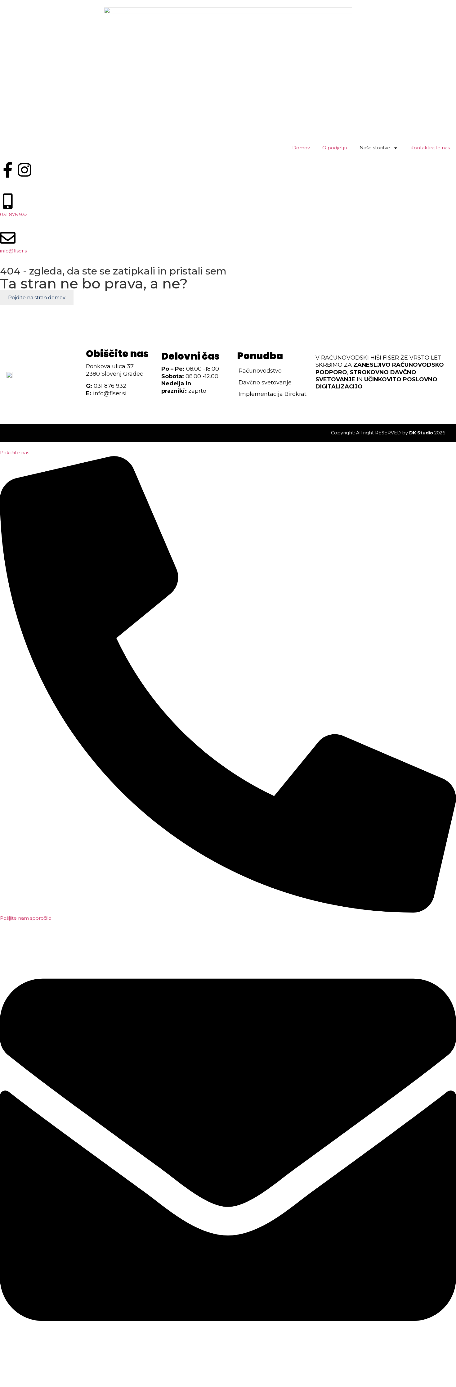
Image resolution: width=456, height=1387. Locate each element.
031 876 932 (14, 214)
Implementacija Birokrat (272, 394)
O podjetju (334, 148)
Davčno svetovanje (265, 382)
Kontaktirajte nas (430, 148)
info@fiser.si (14, 251)
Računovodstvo (260, 370)
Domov (301, 148)
